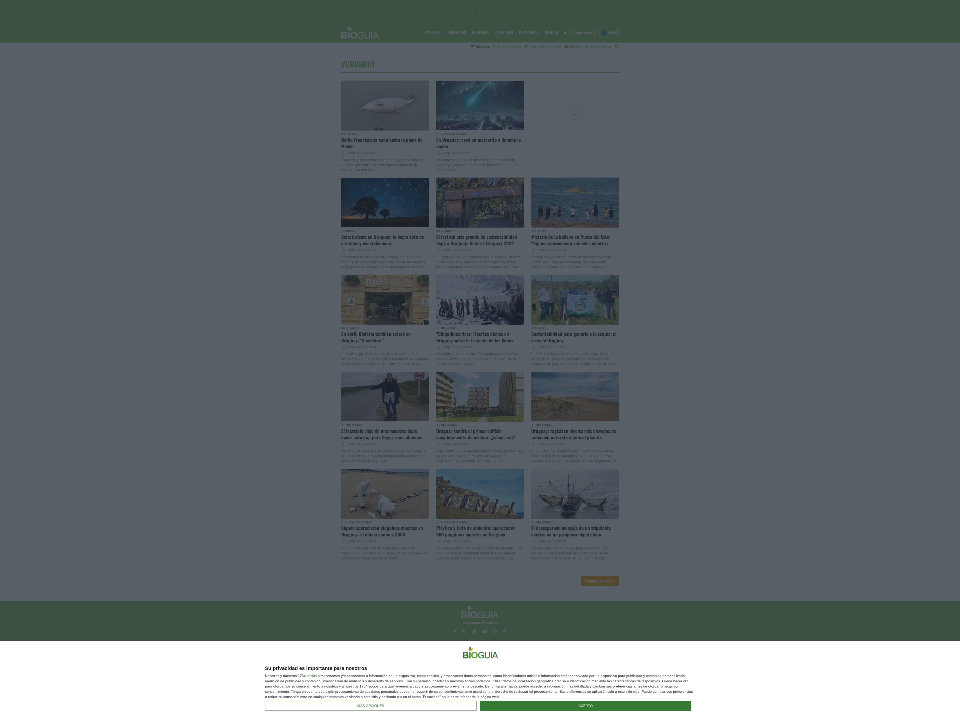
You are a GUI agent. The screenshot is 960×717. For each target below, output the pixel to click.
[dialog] (480, 679)
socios (312, 675)
